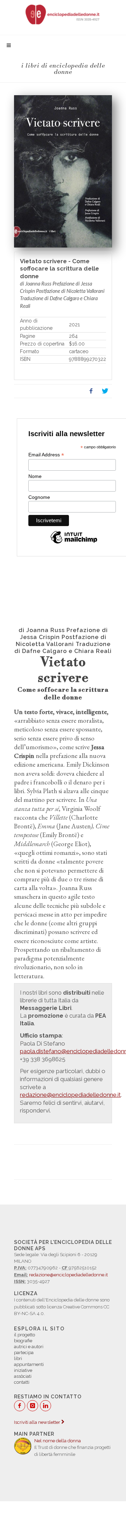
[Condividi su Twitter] (105, 391)
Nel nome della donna (57, 1440)
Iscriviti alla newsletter (37, 1422)
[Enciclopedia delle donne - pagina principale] (63, 14)
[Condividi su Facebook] (91, 391)
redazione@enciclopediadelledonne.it (68, 1274)
